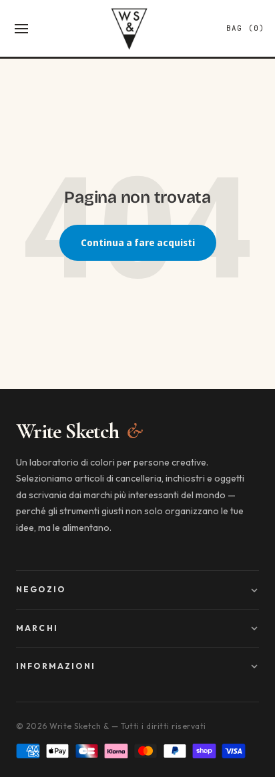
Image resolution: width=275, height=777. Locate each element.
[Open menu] (21, 28)
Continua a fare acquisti (138, 242)
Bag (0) (245, 28)
